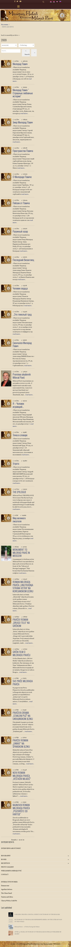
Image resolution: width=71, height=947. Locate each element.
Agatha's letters (6, 889)
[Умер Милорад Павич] (6, 122)
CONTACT (4, 875)
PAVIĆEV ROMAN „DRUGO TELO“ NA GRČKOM (21, 623)
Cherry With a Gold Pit (9, 901)
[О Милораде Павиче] (6, 177)
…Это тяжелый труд (22, 314)
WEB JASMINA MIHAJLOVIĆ (11, 871)
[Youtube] (20, 1)
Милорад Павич (20, 64)
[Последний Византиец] (6, 260)
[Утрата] (6, 463)
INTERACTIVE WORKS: (9, 882)
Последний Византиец (23, 260)
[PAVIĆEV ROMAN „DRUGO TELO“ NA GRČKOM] (6, 619)
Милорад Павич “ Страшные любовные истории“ (23, 93)
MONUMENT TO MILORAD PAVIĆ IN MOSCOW (21, 553)
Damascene (5, 886)
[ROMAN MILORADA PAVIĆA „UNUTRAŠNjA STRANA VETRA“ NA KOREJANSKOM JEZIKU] (6, 582)
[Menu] (18, 6)
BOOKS (3, 859)
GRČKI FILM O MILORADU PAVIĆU (21, 653)
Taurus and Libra (7, 897)
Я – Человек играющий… (18, 405)
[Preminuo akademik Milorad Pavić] (6, 378)
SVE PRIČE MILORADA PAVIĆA (23, 682)
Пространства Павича (23, 151)
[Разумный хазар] (6, 231)
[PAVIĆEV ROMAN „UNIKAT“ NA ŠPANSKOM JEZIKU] (6, 740)
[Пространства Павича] (6, 151)
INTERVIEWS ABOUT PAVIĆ (11, 848)
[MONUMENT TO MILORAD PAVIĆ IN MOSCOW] (6, 553)
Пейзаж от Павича (21, 203)
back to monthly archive (9, 35)
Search (27, 54)
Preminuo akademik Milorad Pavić (22, 375)
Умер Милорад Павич (23, 122)
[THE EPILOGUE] (6, 492)
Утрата (16, 463)
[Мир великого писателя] (6, 518)
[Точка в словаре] (6, 435)
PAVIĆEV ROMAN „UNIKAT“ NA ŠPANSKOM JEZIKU (21, 743)
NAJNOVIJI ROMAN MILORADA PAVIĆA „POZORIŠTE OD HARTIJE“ (21, 809)
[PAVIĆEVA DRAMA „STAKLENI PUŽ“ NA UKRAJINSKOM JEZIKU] (6, 713)
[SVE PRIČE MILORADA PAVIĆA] (6, 681)
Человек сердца (20, 288)
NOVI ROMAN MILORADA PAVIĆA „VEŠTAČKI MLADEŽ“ (22, 776)
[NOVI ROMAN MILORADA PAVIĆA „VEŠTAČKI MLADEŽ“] (6, 773)
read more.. (24, 113)
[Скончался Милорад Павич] (6, 343)
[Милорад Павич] (6, 64)
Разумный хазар (20, 231)
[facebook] (14, 1)
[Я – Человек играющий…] (6, 404)
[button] (58, 856)
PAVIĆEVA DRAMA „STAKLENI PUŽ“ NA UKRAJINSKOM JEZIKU (23, 716)
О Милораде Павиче (22, 177)
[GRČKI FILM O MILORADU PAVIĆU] (6, 652)
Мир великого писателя (19, 519)
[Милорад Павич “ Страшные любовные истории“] (6, 90)
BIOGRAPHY (5, 856)
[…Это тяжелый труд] (6, 314)
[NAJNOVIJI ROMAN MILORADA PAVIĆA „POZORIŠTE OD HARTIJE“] (6, 805)
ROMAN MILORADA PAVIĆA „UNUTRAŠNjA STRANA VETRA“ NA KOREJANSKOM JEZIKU (23, 586)
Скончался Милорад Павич (22, 344)
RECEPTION (5, 863)
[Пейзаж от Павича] (6, 203)
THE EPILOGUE (19, 492)
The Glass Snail (6, 893)
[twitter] (17, 1)
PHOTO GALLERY (7, 867)
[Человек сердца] (6, 288)
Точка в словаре (20, 435)
